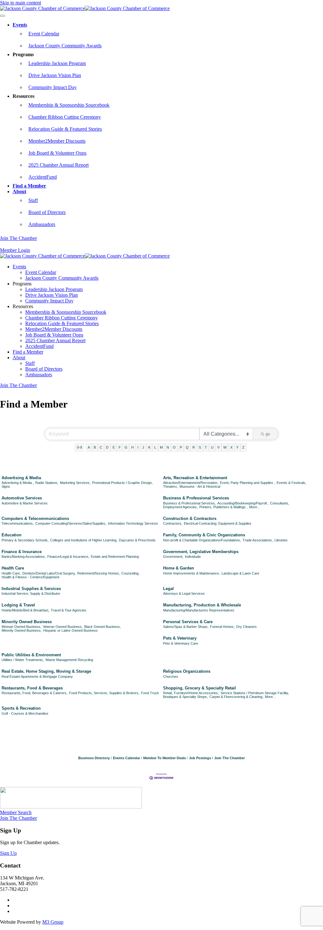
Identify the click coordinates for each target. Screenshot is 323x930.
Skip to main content (20, 2)
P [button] (181, 447)
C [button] (101, 447)
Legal (168, 588)
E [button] (114, 447)
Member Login (15, 250)
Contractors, (172, 523)
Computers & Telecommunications (35, 518)
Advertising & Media (21, 477)
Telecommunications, (18, 523)
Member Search (16, 812)
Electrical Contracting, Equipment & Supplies (217, 523)
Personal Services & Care (188, 621)
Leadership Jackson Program (57, 63)
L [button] (155, 447)
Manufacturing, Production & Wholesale (202, 605)
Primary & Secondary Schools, (25, 540)
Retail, (168, 693)
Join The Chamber (18, 238)
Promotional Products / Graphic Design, (122, 483)
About (19, 191)
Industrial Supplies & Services (31, 588)
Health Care (13, 568)
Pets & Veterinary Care (180, 643)
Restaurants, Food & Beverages (32, 688)
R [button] (193, 447)
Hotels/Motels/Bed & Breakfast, (25, 610)
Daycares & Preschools (137, 540)
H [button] (132, 447)
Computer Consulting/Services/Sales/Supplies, (70, 523)
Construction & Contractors (189, 518)
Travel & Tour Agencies (68, 610)
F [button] (120, 447)
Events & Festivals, (291, 483)
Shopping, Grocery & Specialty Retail (199, 688)
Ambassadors (41, 224)
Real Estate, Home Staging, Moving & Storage (46, 671)
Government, (173, 556)
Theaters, (170, 486)
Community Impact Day (52, 87)
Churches (170, 676)
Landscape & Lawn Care (240, 573)
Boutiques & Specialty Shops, (185, 697)
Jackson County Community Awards (65, 45)
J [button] (143, 447)
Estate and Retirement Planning (115, 556)
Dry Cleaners (246, 627)
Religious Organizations (186, 671)
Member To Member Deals (164, 758)
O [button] (174, 447)
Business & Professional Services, (189, 503)
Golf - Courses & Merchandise (25, 713)
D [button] (107, 447)
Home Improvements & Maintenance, (191, 573)
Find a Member (29, 185)
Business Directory (94, 758)
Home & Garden (178, 568)
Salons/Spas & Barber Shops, (185, 627)
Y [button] (237, 447)
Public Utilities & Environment (31, 655)
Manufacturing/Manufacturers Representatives (198, 610)
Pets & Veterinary (180, 638)
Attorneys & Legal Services (184, 593)
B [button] (95, 447)
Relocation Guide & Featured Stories (65, 129)
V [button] (218, 447)
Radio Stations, (46, 483)
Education (11, 535)
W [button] (224, 447)
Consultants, (279, 503)
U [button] (212, 447)
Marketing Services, (75, 483)
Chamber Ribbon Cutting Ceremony (64, 117)
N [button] (168, 447)
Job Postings (200, 758)
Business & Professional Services (196, 498)
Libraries (281, 540)
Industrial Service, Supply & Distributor (31, 593)
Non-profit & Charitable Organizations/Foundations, (202, 540)
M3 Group (52, 922)
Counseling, (130, 573)
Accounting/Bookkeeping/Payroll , (242, 503)
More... (254, 507)
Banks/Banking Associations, (24, 556)
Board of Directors (47, 212)
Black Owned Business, (102, 627)
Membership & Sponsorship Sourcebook (68, 105)
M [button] (161, 447)
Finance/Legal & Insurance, (68, 556)
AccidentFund (42, 177)
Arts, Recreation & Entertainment (195, 477)
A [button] (89, 447)
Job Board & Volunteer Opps (57, 153)
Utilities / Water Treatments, (23, 660)
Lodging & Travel (18, 605)
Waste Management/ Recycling (69, 660)
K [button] (149, 447)
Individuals (193, 556)
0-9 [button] (79, 447)
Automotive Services (22, 498)
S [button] (200, 447)
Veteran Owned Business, (63, 627)
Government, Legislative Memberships (200, 551)
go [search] (268, 434)
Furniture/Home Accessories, (196, 693)
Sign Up (8, 853)
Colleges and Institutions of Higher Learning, (83, 540)
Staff (33, 200)
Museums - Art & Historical (199, 486)
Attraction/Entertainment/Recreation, (190, 483)
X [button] (231, 447)
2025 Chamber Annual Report (58, 165)
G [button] (126, 447)
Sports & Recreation (21, 708)
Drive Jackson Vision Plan (54, 75)
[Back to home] (85, 8)
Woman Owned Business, (21, 627)
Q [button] (187, 447)
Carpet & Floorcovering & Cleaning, (236, 697)
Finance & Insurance (22, 551)
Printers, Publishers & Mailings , (223, 507)
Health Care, (11, 573)
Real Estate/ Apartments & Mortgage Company (37, 676)
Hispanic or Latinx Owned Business (70, 630)
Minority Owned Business (27, 621)
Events (20, 24)
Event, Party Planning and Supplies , (247, 483)
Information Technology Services (133, 523)
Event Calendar (43, 33)
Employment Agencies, (180, 507)
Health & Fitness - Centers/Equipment (30, 577)
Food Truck (150, 693)
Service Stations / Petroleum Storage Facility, (254, 693)
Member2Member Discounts (56, 141)
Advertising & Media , (18, 483)
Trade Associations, (258, 540)
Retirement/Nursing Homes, (98, 573)
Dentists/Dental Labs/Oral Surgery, (49, 573)
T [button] (206, 447)
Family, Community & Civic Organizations (204, 535)
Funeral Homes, (222, 627)
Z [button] (243, 447)
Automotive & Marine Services (25, 503)
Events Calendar (126, 758)
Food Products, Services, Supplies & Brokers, (104, 693)
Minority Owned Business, (22, 630)
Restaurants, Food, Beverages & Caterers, (35, 693)
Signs (6, 486)
